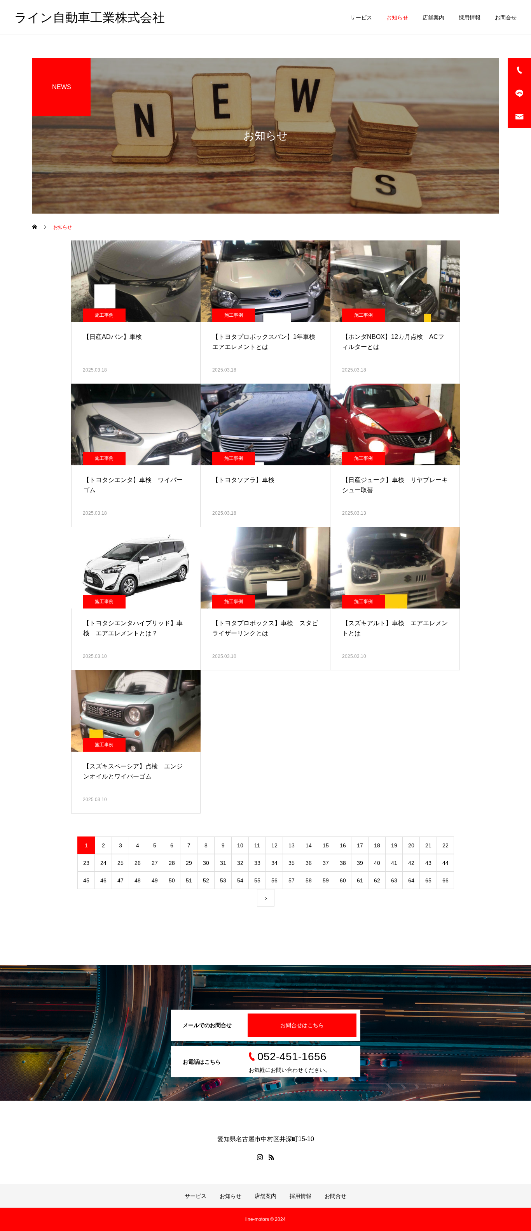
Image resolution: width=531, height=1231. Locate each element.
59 (326, 880)
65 (428, 880)
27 (155, 863)
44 (445, 863)
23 (86, 863)
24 (103, 863)
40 (377, 863)
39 (360, 863)
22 (445, 845)
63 (394, 880)
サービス (361, 17)
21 (428, 845)
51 (189, 880)
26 (137, 863)
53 (223, 880)
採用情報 (469, 17)
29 (189, 863)
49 (155, 880)
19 (394, 845)
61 (360, 880)
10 (240, 845)
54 (240, 880)
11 (257, 845)
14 (309, 845)
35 (291, 863)
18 (377, 845)
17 (360, 845)
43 (428, 863)
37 (326, 863)
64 (411, 880)
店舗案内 (433, 17)
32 (240, 863)
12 (274, 845)
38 (343, 863)
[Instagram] (260, 1157)
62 (377, 880)
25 (120, 863)
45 (86, 880)
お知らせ (397, 17)
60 (343, 880)
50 (172, 880)
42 (411, 863)
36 (309, 863)
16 (343, 845)
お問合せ (506, 17)
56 (274, 880)
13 (291, 845)
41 (394, 863)
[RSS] (271, 1157)
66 (445, 880)
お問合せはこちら (302, 1025)
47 (120, 880)
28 (172, 863)
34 (274, 863)
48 (137, 880)
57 (291, 880)
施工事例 (104, 315)
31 (223, 863)
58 (309, 880)
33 (257, 863)
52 (206, 880)
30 (206, 863)
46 (103, 880)
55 (257, 880)
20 (411, 845)
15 (326, 845)
